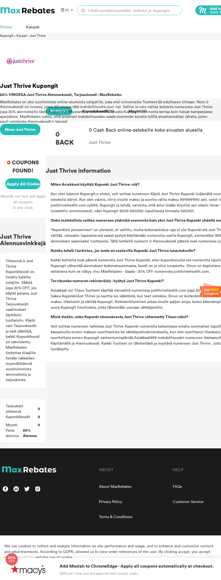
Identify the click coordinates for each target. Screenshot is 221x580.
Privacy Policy (110, 501)
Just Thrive (38, 35)
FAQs (177, 486)
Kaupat (21, 35)
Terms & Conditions (115, 516)
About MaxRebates (115, 486)
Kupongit (6, 35)
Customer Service (188, 501)
